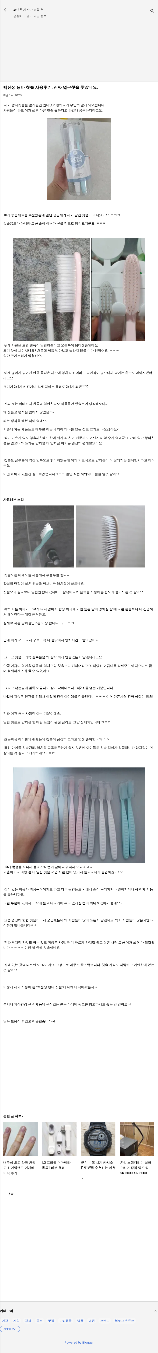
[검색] (152, 11)
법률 (80, 1321)
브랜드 (104, 1321)
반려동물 (65, 1321)
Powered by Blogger (79, 1342)
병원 (92, 1321)
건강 (5, 1321)
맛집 (51, 1321)
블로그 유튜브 (124, 1321)
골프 (39, 1321)
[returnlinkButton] (5, 10)
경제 (28, 1321)
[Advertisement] (79, 50)
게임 (16, 1321)
